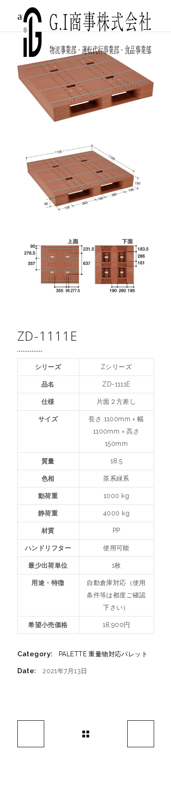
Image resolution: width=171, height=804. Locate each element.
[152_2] (85, 176)
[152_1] (85, 86)
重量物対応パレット (118, 654)
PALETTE (73, 654)
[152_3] (85, 266)
